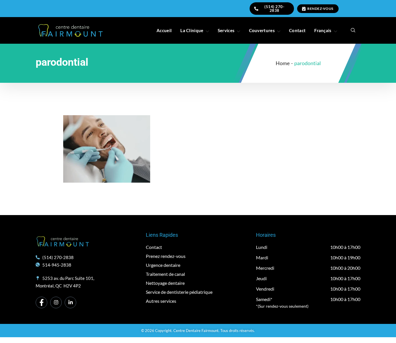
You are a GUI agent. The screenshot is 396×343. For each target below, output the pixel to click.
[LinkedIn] (70, 302)
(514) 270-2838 (274, 8)
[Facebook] (41, 302)
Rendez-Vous (320, 8)
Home (283, 63)
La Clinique (191, 30)
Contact (297, 30)
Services (226, 30)
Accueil (164, 30)
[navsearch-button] (353, 30)
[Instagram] (56, 302)
